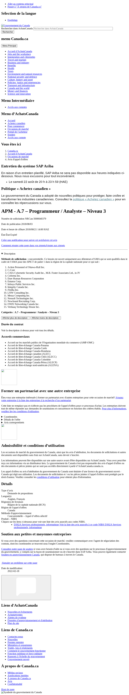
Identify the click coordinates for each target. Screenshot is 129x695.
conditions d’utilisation (48, 477)
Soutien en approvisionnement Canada (20, 554)
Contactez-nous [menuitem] (15, 636)
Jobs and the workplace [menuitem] (19, 54)
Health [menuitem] (11, 68)
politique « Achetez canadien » (93, 199)
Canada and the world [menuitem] (18, 88)
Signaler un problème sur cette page (19, 563)
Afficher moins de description (46, 318)
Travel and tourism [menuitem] (17, 59)
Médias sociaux (15, 672)
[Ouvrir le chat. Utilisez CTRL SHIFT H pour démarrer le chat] (26, 587)
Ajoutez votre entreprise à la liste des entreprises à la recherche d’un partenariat (62, 399)
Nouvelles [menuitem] (13, 639)
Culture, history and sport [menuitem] (20, 79)
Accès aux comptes (17, 107)
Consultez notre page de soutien (17, 549)
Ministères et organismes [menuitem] (20, 645)
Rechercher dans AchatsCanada (17, 28)
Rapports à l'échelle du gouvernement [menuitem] (26, 656)
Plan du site (13, 623)
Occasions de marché (18, 129)
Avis (10, 681)
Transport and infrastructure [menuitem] (21, 85)
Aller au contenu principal (20, 4)
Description (9, 253)
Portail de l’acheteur (17, 131)
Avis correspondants (14, 422)
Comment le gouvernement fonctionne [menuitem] (27, 650)
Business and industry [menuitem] (18, 62)
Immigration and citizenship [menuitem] (21, 57)
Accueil (11, 120)
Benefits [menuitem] (12, 65)
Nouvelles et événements (20, 612)
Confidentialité (15, 684)
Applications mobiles (18, 675)
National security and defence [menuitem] (22, 76)
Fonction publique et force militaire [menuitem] (25, 653)
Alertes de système (17, 617)
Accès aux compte (17, 137)
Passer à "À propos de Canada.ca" (25, 6)
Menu (9, 46)
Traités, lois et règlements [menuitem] (20, 648)
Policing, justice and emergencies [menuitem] (24, 82)
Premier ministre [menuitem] (16, 642)
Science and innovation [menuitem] (19, 94)
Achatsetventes (15, 614)
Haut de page (7, 689)
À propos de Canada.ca (19, 678)
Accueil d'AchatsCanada (20, 153)
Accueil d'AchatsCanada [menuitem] (20, 51)
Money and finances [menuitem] (18, 91)
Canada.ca (13, 151)
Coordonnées (10, 416)
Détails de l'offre (12, 419)
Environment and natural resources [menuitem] (25, 74)
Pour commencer (16, 126)
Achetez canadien (16, 123)
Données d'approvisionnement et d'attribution (30, 620)
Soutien (11, 134)
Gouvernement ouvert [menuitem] (18, 659)
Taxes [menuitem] (10, 71)
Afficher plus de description (16, 318)
